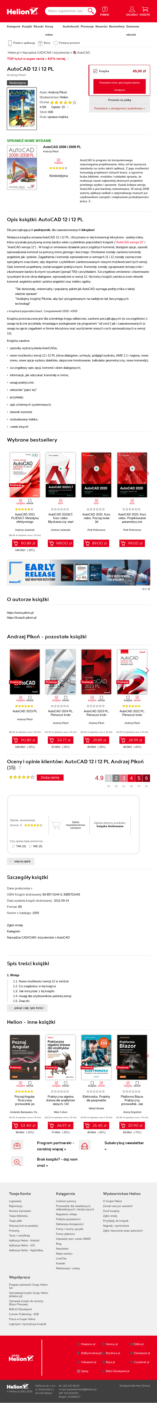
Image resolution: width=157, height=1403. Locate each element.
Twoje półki (15, 1220)
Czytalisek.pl (141, 1362)
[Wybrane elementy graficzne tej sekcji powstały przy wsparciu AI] (149, 589)
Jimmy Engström (132, 1112)
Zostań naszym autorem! (118, 1206)
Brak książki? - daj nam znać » (57, 1162)
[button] (147, 473)
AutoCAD (63, 937)
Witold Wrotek (96, 1108)
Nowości (101, 26)
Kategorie (13, 26)
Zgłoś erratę (15, 925)
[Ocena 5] (70, 102)
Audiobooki (71, 26)
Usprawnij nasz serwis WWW (73, 1238)
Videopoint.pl (88, 1362)
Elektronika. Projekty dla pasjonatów (96, 1098)
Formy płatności (65, 1233)
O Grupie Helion (112, 1201)
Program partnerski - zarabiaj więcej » (55, 1146)
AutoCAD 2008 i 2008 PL (62, 147)
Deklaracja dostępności (70, 1224)
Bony (47, 42)
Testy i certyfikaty (19, 1235)
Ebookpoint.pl (142, 1353)
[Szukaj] (91, 11)
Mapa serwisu (64, 1253)
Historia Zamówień (20, 1211)
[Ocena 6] (74, 102)
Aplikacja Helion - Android (24, 1240)
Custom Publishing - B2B (24, 1314)
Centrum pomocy (66, 1201)
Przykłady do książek (116, 1220)
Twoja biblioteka (18, 1215)
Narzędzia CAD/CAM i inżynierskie (30, 937)
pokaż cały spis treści (28, 1008)
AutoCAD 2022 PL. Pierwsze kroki (132, 713)
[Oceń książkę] (62, 102)
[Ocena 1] (52, 102)
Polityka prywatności (68, 1219)
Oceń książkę (111, 1211)
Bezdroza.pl (113, 1353)
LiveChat (61, 1258)
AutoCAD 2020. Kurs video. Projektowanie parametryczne (132, 518)
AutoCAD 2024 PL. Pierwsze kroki (60, 713)
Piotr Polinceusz (96, 530)
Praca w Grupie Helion (22, 1319)
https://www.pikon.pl (20, 612)
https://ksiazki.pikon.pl (21, 617)
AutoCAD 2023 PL (25, 711)
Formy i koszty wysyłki (69, 1229)
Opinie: (58, 107)
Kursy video (49, 30)
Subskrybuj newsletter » (124, 1146)
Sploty (85, 1371)
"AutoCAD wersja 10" (129, 242)
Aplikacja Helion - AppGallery (26, 1250)
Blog (58, 1243)
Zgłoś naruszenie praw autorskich (123, 1230)
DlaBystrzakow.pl (91, 1353)
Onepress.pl (88, 1344)
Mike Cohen (60, 1112)
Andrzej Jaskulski (25, 530)
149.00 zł (64, 543)
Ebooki (39, 26)
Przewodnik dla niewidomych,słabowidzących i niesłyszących (75, 1208)
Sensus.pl (112, 1344)
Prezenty (14, 1230)
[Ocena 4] (65, 102)
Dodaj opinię (50, 777)
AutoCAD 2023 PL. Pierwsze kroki (96, 713)
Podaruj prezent (69, 42)
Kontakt (60, 1263)
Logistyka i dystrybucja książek (27, 1324)
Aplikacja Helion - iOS (22, 1245)
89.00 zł (99, 543)
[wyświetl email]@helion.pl (81, 1389)
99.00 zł (135, 543)
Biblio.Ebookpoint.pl (117, 1371)
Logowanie (15, 1201)
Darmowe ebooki (132, 30)
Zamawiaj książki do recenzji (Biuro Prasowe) (26, 1303)
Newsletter (62, 1248)
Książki (27, 26)
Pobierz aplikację (24, 42)
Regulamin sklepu (66, 1214)
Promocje (87, 26)
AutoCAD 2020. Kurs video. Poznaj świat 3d (96, 518)
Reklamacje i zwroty (68, 1268)
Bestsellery (117, 26)
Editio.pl (139, 1344)
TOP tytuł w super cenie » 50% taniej (36, 59)
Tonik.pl (145, 1385)
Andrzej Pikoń (57, 92)
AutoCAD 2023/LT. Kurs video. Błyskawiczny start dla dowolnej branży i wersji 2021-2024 (61, 522)
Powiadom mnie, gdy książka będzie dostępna (119, 86)
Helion (64, 97)
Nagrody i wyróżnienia (116, 1225)
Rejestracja (15, 1206)
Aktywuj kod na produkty (23, 1225)
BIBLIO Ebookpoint (20, 1309)
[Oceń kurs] (21, 777)
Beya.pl (110, 1362)
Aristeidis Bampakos (21, 1112)
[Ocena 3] (61, 102)
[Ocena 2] (56, 102)
